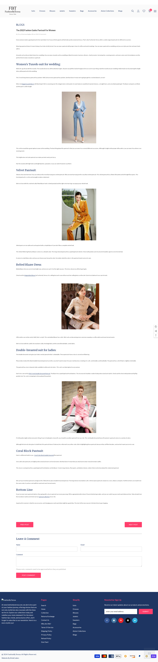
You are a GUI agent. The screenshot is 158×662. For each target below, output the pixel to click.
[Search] (132, 11)
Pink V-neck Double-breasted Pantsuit (39, 373)
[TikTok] (127, 620)
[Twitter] (134, 620)
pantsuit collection (44, 497)
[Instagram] (114, 620)
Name (18, 545)
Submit (146, 611)
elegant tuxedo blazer (28, 84)
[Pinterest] (120, 620)
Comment (19, 555)
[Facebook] (107, 620)
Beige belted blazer (30, 275)
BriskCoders (14, 658)
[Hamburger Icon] (155, 11)
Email (82, 545)
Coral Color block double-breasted (44, 455)
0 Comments (42, 34)
